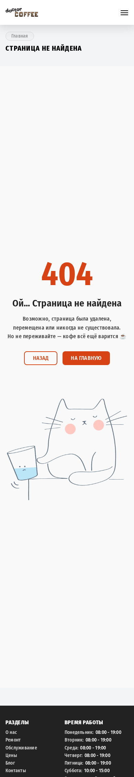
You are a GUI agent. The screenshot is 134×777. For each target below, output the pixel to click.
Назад (40, 358)
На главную (86, 358)
